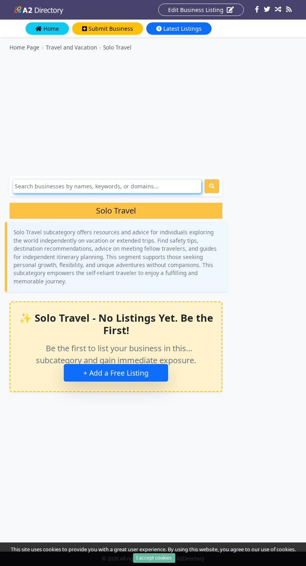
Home (50, 28)
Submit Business (110, 28)
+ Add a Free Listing (116, 373)
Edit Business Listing (196, 10)
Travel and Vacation (71, 47)
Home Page (24, 47)
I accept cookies (154, 557)
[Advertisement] (116, 114)
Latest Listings (182, 28)
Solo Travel (117, 47)
